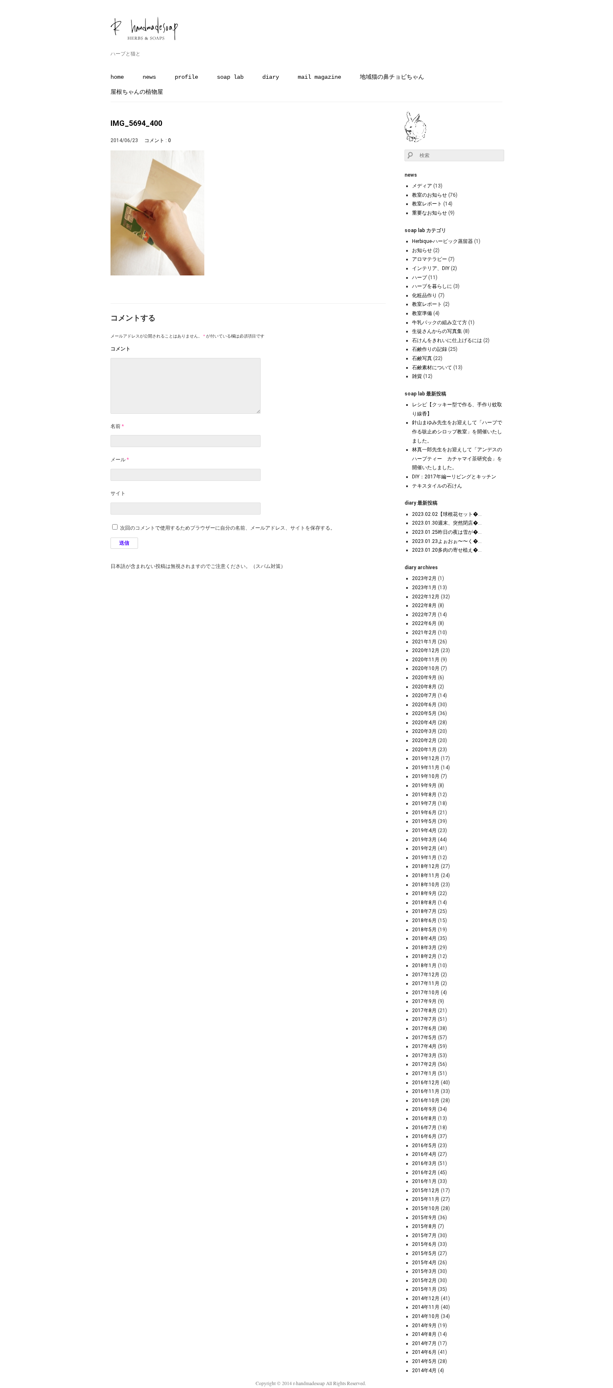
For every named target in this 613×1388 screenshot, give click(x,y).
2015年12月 (426, 1190)
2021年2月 (424, 632)
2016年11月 (426, 1091)
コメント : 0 (157, 140)
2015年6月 (424, 1244)
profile (186, 77)
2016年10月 (426, 1100)
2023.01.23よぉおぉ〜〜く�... (447, 541)
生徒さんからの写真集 (437, 331)
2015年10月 (426, 1208)
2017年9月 (424, 1001)
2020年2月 (424, 740)
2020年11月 (426, 660)
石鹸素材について (432, 367)
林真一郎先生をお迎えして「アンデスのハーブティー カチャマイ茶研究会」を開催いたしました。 (457, 458)
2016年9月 (424, 1109)
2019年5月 (424, 821)
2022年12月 (426, 597)
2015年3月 (424, 1271)
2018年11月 (426, 875)
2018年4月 (424, 938)
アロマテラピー (429, 259)
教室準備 (422, 313)
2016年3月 (424, 1163)
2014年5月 (424, 1361)
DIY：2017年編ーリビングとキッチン (454, 477)
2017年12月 (426, 975)
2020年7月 (424, 695)
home (117, 77)
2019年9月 (424, 785)
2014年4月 (424, 1370)
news (149, 77)
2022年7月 (424, 615)
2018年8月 (424, 902)
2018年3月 (424, 947)
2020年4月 (424, 722)
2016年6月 (424, 1136)
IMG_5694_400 (136, 123)
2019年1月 (424, 857)
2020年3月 (424, 731)
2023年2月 (424, 578)
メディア (422, 186)
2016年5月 (424, 1145)
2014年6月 (424, 1352)
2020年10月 (426, 668)
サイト (118, 493)
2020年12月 (426, 650)
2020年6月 (424, 705)
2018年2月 (424, 956)
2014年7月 (424, 1343)
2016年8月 (424, 1118)
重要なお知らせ (429, 213)
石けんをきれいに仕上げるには (447, 340)
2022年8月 (424, 605)
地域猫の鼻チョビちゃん (392, 77)
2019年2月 (424, 848)
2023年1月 (424, 587)
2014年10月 (426, 1316)
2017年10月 (426, 992)
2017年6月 (424, 1028)
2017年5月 (424, 1037)
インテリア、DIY (431, 268)
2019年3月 (424, 840)
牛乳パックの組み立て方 (439, 322)
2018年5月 (424, 930)
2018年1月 (424, 965)
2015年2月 (424, 1280)
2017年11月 (426, 983)
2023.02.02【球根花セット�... (447, 514)
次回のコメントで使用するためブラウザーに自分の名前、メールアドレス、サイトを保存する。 (227, 528)
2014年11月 (426, 1307)
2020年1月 (424, 750)
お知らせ (422, 250)
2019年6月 (424, 812)
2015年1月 (424, 1289)
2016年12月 (426, 1082)
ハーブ (419, 277)
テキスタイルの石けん (437, 486)
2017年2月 (424, 1064)
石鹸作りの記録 (429, 349)
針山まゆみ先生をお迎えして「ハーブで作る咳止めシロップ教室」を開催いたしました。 (457, 431)
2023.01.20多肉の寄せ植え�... (447, 550)
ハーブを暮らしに (432, 286)
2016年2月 (424, 1172)
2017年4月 (424, 1046)
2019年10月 (426, 776)
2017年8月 (424, 1010)
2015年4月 (424, 1262)
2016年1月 (424, 1181)
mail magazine (319, 77)
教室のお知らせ (429, 195)
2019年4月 (424, 830)
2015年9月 (424, 1217)
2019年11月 (426, 767)
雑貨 (417, 376)
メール (120, 460)
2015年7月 (424, 1235)
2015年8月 (424, 1226)
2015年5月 (424, 1253)
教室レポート (427, 204)
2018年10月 (426, 885)
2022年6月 (424, 623)
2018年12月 (426, 866)
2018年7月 (424, 911)
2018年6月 (424, 920)
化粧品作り (424, 295)
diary (270, 77)
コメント (121, 349)
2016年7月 (424, 1127)
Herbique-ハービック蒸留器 (442, 241)
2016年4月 (424, 1154)
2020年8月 (424, 687)
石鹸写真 (422, 358)
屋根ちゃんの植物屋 (137, 92)
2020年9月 (424, 677)
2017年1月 (424, 1073)
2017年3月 (424, 1055)
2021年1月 (424, 642)
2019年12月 (426, 758)
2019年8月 (424, 795)
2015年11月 (426, 1199)
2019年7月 (424, 803)
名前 (117, 426)
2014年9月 (424, 1325)
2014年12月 (426, 1298)
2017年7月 (424, 1019)
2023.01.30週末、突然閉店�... (447, 523)
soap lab (230, 77)
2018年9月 (424, 893)
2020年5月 (424, 713)
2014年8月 (424, 1334)
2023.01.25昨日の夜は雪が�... (447, 532)
